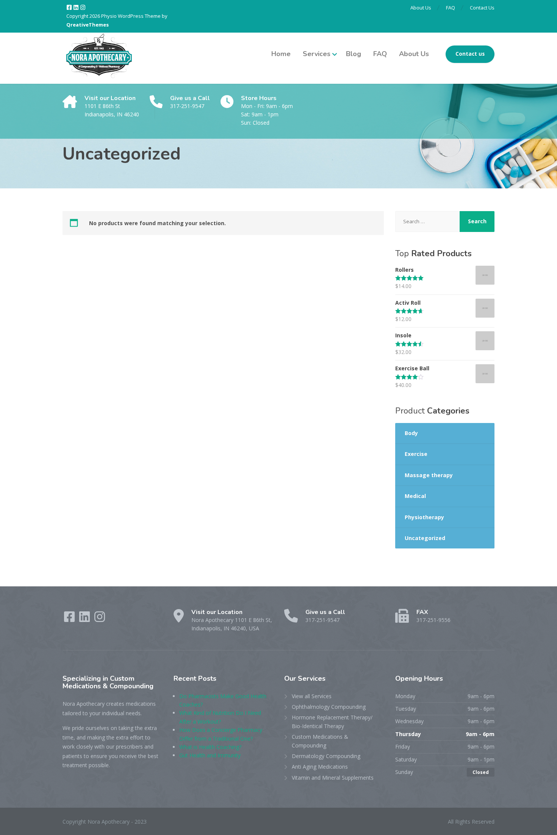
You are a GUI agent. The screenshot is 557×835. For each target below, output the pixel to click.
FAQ (450, 7)
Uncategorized (425, 538)
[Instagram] (82, 7)
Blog (353, 53)
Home (281, 53)
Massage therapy (429, 475)
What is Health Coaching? (210, 746)
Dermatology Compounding (326, 756)
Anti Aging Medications (320, 766)
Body (411, 433)
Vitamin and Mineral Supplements (333, 777)
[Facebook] (70, 7)
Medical (415, 496)
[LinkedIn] (77, 7)
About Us (420, 7)
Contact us (470, 53)
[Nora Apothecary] (98, 58)
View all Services (312, 696)
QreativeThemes (87, 24)
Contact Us (482, 7)
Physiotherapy (424, 517)
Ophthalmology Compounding (329, 706)
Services (316, 53)
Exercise (416, 453)
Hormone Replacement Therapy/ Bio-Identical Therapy (332, 721)
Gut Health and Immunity (210, 755)
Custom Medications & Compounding (320, 741)
